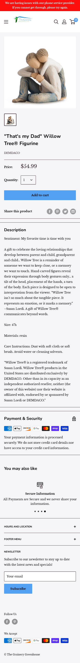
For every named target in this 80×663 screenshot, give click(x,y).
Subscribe (18, 589)
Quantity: (11, 180)
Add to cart (40, 195)
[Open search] (56, 22)
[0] (72, 21)
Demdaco (12, 153)
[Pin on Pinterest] (57, 211)
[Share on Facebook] (50, 211)
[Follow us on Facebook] (7, 622)
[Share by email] (73, 211)
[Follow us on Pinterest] (15, 622)
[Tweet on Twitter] (65, 211)
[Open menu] (6, 21)
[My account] (64, 22)
